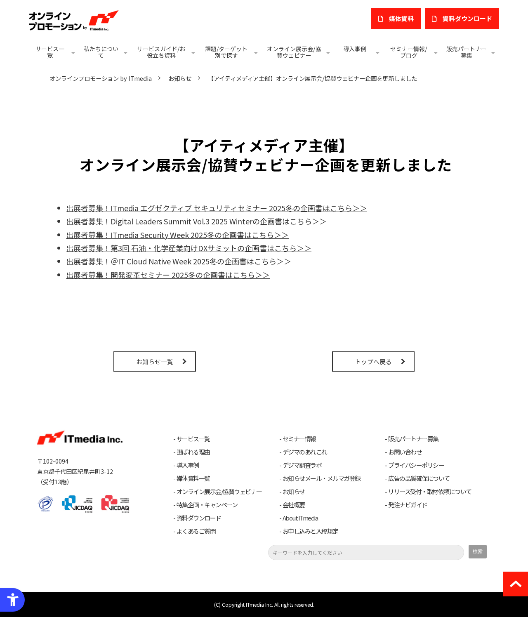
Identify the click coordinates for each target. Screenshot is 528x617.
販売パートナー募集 (466, 52)
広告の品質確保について (419, 478)
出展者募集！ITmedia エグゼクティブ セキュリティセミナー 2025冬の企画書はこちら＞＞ (216, 208)
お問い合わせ (405, 452)
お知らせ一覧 (154, 361)
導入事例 (354, 49)
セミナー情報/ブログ (408, 52)
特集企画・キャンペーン (207, 505)
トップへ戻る (373, 361)
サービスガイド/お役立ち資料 (161, 52)
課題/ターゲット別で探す (226, 52)
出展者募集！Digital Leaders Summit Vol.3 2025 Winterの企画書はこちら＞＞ (196, 221)
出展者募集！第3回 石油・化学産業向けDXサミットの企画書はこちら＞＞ (188, 248)
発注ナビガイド (407, 505)
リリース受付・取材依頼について (429, 491)
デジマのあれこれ (305, 452)
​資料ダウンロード (467, 18)
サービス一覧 (49, 52)
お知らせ (179, 78)
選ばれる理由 (193, 452)
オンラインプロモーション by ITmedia (101, 78)
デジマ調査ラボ (302, 465)
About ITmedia (300, 518)
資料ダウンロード (199, 518)
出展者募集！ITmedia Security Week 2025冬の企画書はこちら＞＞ (177, 234)
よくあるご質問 (196, 531)
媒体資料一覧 (193, 478)
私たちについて (101, 52)
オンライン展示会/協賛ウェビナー (294, 52)
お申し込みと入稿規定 (310, 531)
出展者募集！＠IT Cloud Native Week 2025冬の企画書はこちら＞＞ (178, 261)
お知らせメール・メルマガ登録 (322, 478)
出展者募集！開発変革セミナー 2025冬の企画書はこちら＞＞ (168, 274)
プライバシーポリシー (416, 465)
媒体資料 (401, 18)
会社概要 (294, 505)
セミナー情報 (299, 439)
